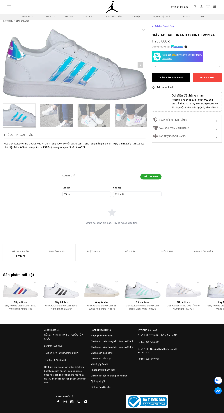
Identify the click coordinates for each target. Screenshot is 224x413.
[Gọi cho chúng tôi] (80, 402)
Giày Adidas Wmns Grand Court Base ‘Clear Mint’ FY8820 (142, 307)
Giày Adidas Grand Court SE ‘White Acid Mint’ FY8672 (101, 307)
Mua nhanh (207, 77)
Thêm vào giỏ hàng (170, 77)
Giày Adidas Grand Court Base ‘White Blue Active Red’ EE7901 (20, 308)
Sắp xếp (117, 187)
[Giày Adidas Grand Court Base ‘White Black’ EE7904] (61, 290)
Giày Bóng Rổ (113, 17)
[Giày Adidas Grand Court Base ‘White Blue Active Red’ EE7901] (20, 290)
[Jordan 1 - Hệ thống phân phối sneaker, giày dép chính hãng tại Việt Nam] (112, 7)
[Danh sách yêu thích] (208, 6)
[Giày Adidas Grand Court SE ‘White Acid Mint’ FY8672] (102, 290)
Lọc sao (66, 187)
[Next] (140, 65)
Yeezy (68, 17)
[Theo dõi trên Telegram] (86, 402)
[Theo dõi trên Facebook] (59, 402)
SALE (202, 17)
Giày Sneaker (26, 17)
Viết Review (151, 176)
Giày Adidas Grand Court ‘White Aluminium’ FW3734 (183, 307)
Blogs (186, 17)
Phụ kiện (136, 17)
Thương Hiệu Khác (161, 17)
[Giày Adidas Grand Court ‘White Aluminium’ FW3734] (183, 290)
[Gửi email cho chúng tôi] (73, 402)
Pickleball (88, 17)
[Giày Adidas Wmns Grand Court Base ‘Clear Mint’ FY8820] (142, 290)
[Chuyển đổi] (216, 120)
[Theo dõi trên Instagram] (66, 402)
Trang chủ (7, 21)
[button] (9, 7)
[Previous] (9, 65)
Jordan (49, 17)
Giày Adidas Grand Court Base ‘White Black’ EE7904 (61, 307)
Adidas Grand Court (165, 26)
